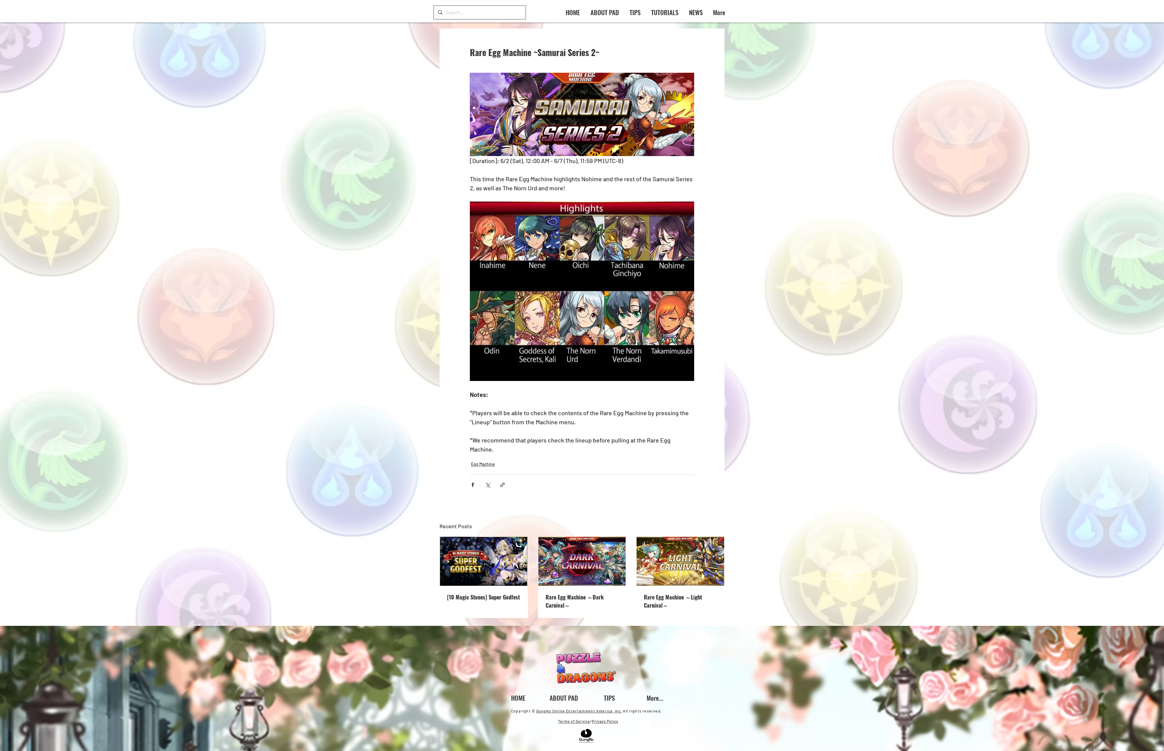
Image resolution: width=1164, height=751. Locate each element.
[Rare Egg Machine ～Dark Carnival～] (582, 561)
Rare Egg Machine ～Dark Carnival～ (575, 601)
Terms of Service (574, 721)
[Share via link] (502, 485)
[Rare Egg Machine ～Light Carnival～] (680, 561)
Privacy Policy (605, 721)
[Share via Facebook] (473, 485)
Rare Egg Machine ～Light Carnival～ (673, 601)
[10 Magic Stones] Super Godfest (483, 597)
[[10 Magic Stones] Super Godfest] (483, 561)
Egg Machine (483, 464)
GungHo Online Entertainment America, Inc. (579, 711)
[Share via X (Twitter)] (487, 485)
